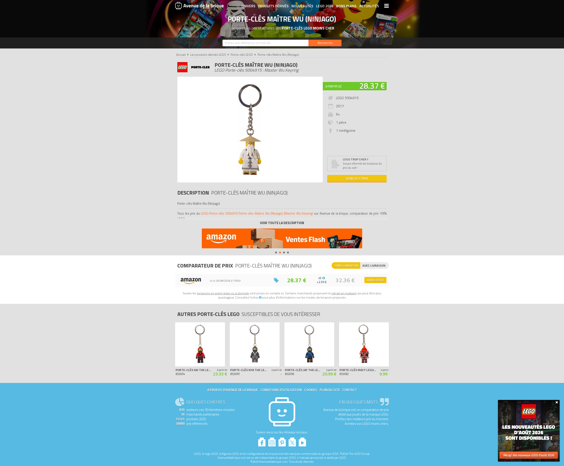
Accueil (181, 54)
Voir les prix (357, 178)
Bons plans (346, 6)
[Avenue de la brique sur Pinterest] (282, 440)
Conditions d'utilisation (281, 389)
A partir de (333, 86)
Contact (349, 389)
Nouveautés (302, 6)
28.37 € (372, 86)
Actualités (369, 6)
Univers (248, 6)
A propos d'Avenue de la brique (232, 389)
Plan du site (330, 389)
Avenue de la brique (199, 5)
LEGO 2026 (324, 6)
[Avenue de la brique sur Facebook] (262, 440)
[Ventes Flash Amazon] (282, 238)
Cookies (310, 389)
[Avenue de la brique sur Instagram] (272, 440)
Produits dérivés (273, 6)
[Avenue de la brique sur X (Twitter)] (292, 440)
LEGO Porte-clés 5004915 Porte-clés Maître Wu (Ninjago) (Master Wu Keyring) (257, 213)
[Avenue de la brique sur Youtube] (302, 440)
